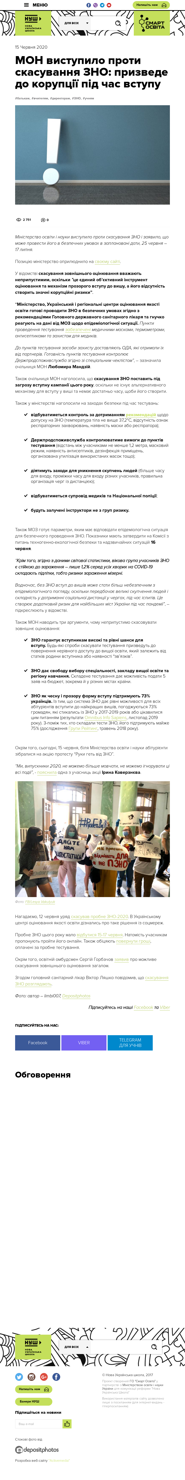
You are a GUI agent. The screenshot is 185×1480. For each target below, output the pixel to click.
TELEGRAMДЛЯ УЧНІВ (130, 1042)
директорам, (61, 98)
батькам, (23, 98)
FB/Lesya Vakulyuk (40, 902)
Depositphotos (76, 996)
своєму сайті (107, 261)
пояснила (47, 772)
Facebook (143, 1007)
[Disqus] (92, 1143)
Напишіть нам (147, 5)
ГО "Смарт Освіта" (142, 1381)
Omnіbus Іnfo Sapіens (106, 717)
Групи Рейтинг (83, 728)
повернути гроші (133, 941)
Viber (165, 1007)
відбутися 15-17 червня (100, 935)
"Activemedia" (59, 1460)
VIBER (84, 1043)
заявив (121, 959)
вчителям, (41, 98)
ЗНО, (78, 98)
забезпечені (78, 329)
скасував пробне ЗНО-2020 (99, 916)
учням (89, 98)
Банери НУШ (29, 1401)
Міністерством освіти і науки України (132, 1387)
